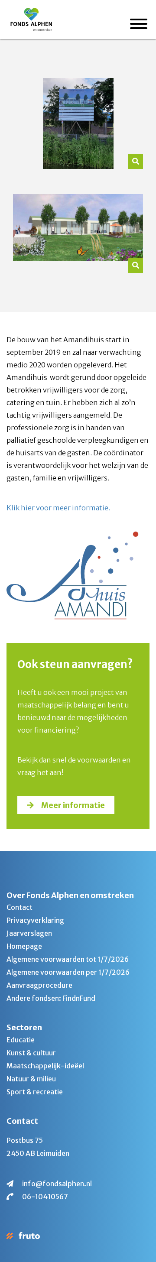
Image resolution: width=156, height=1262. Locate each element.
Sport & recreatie (34, 1091)
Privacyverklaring (35, 920)
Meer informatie (73, 805)
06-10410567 (45, 1196)
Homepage (24, 946)
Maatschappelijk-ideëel (45, 1065)
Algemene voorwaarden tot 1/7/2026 (67, 959)
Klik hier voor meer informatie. (58, 507)
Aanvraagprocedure (39, 985)
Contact (19, 907)
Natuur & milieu (31, 1078)
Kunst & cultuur (31, 1052)
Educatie (20, 1039)
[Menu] (139, 25)
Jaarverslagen (29, 933)
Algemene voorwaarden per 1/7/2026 (68, 972)
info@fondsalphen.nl (57, 1183)
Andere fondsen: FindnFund (50, 998)
